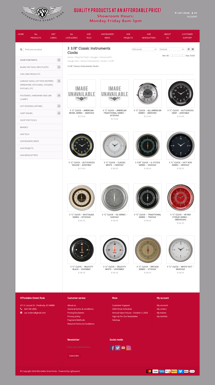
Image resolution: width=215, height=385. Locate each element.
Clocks (104, 61)
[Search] (21, 49)
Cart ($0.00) (183, 13)
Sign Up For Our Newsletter (125, 316)
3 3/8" (111, 61)
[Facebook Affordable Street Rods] (112, 347)
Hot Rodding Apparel (31, 106)
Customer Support (187, 36)
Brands (24, 127)
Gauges (94, 57)
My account (162, 305)
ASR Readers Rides (107, 36)
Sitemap (116, 320)
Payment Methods (76, 320)
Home (21, 34)
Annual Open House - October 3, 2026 (130, 312)
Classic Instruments (89, 61)
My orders (162, 308)
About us (167, 36)
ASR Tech (88, 36)
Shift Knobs (26, 113)
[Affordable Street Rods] (93, 15)
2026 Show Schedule (122, 308)
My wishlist (162, 316)
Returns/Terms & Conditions (81, 323)
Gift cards (53, 36)
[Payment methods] (149, 371)
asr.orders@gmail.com (35, 312)
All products (36, 36)
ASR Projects (128, 36)
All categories (72, 36)
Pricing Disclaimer (76, 312)
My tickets (161, 312)
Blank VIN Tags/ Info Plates (34, 67)
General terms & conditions (81, 308)
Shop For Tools (28, 120)
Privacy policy (74, 316)
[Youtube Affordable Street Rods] (123, 347)
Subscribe (74, 355)
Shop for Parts (28, 60)
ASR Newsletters (149, 36)
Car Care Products (30, 74)
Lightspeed (75, 371)
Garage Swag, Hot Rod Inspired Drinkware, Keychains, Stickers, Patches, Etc (37, 85)
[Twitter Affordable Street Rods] (117, 347)
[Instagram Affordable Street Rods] (128, 347)
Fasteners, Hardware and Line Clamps (36, 97)
